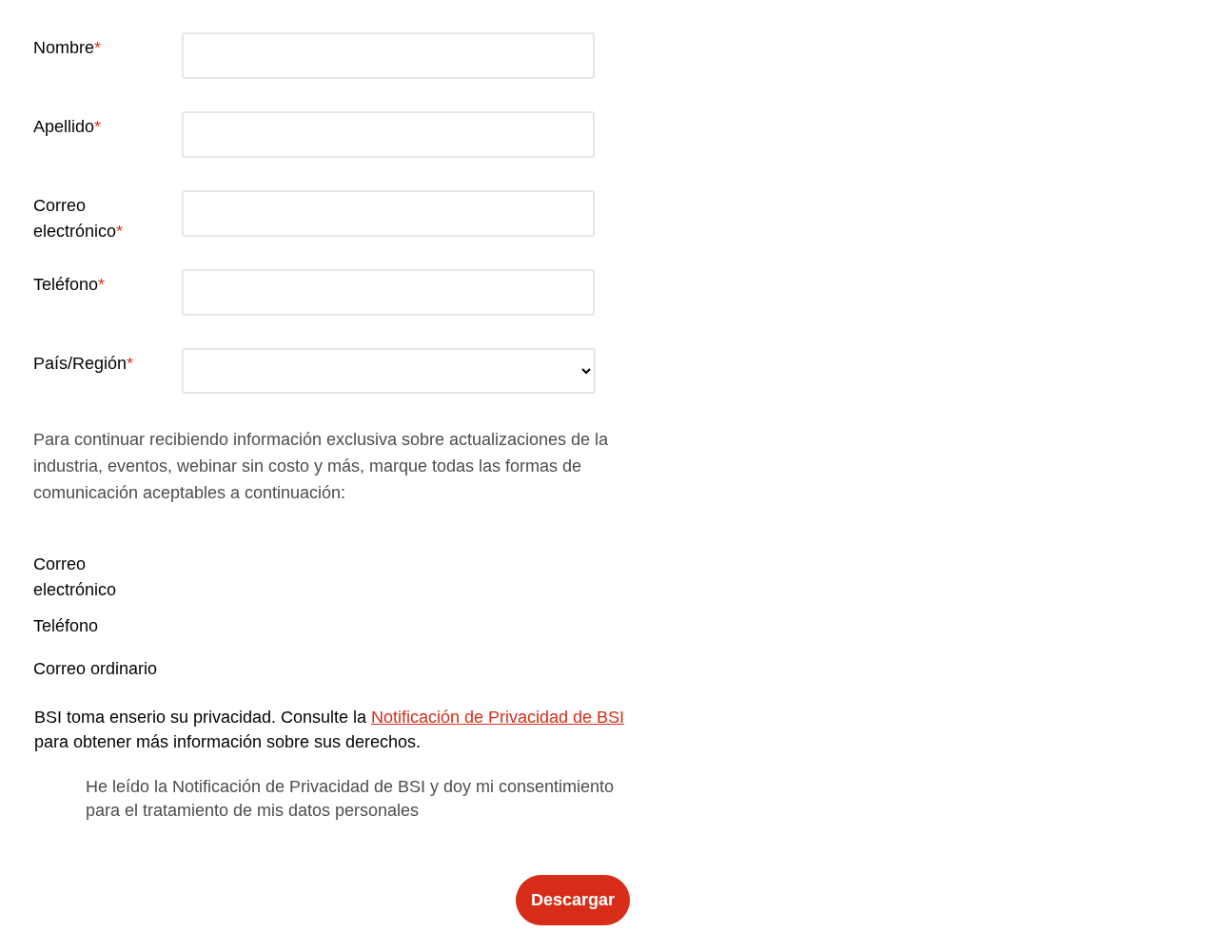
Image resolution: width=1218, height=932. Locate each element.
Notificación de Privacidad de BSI (497, 717)
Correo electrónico (74, 218)
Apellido (63, 126)
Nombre (63, 47)
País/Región (80, 363)
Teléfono (65, 284)
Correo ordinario (95, 668)
